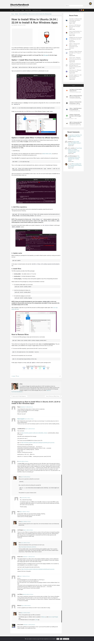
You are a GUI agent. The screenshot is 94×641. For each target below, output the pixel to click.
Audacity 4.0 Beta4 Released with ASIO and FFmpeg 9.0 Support (75, 53)
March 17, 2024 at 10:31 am (24, 576)
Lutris (36, 619)
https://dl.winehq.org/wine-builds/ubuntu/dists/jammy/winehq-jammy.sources (37, 442)
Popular (73, 85)
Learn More (66, 639)
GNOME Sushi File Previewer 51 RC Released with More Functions (75, 39)
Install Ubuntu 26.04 (36, 10)
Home (11, 10)
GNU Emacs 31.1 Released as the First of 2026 (75, 70)
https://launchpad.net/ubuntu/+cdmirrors (27, 547)
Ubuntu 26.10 (17, 10)
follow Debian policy (47, 153)
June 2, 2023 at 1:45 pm (25, 542)
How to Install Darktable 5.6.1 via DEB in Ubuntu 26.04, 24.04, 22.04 (75, 33)
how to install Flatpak (53, 617)
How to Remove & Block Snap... (53, 396)
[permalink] (59, 376)
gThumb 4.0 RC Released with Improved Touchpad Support (75, 26)
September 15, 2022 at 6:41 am (27, 407)
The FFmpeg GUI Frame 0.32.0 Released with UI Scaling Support (74, 158)
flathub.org (43, 617)
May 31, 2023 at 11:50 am (24, 511)
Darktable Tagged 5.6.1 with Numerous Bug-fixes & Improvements (75, 76)
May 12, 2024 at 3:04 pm (26, 605)
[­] (47, 0)
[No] (92, 639)
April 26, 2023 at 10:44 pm (23, 461)
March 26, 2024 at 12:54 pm (28, 594)
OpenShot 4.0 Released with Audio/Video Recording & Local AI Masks (75, 20)
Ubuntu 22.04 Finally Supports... (19, 396)
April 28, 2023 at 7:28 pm (25, 497)
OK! (58, 639)
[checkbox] (90, 3)
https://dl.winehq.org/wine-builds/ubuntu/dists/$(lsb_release (34, 433)
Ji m (69, 135)
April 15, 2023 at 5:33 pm (30, 428)
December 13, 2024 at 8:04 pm (29, 624)
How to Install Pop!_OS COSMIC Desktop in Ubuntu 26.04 (75, 136)
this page (46, 55)
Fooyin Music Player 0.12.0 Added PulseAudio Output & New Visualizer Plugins (75, 150)
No (61, 639)
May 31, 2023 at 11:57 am (26, 521)
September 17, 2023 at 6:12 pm (29, 556)
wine (18, 376)
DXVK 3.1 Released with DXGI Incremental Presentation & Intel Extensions (74, 46)
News (22, 10)
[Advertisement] (22, 37)
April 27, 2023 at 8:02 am (25, 476)
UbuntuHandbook (19, 4)
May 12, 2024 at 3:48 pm (25, 612)
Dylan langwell (20, 418)
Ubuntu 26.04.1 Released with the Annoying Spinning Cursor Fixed (75, 59)
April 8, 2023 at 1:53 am (29, 418)
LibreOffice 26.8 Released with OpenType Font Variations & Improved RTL (75, 65)
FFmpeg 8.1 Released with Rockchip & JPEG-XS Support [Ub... (75, 116)
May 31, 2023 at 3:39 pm (28, 530)
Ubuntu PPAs (28, 10)
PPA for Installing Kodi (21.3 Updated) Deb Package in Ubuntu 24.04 (75, 165)
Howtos (13, 376)
